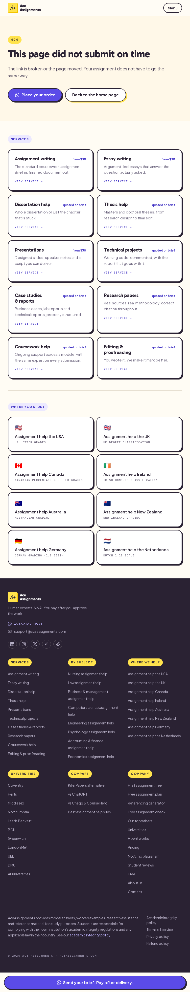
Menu (173, 8)
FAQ (131, 874)
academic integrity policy (90, 935)
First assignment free (145, 785)
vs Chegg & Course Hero (88, 803)
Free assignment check (147, 812)
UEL (11, 856)
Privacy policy (157, 936)
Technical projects (23, 718)
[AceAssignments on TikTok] (46, 644)
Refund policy (157, 943)
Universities (137, 829)
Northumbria (18, 812)
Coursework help (22, 744)
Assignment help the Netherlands (154, 736)
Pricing (133, 847)
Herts (12, 794)
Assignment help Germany (149, 727)
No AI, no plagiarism (144, 856)
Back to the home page (95, 94)
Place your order (38, 94)
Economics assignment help (91, 756)
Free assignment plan (145, 794)
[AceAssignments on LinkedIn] (12, 644)
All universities (19, 874)
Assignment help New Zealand (152, 718)
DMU (11, 865)
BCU (11, 829)
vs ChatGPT (78, 794)
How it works (138, 838)
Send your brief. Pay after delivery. (98, 982)
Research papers (21, 736)
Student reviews (141, 865)
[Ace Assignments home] (24, 8)
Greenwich (17, 838)
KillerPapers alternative (86, 785)
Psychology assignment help (91, 732)
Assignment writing (23, 674)
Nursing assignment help (87, 674)
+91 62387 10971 (28, 624)
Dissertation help (21, 691)
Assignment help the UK (147, 682)
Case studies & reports (26, 727)
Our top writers (140, 821)
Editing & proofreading (26, 753)
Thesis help (17, 700)
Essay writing (18, 682)
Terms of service (159, 929)
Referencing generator (146, 803)
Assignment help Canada (148, 691)
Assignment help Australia (148, 709)
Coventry (16, 785)
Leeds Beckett (20, 821)
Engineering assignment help (91, 723)
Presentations (19, 709)
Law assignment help (84, 682)
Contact (135, 891)
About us (135, 883)
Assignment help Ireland (147, 700)
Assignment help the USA (148, 674)
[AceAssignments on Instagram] (23, 644)
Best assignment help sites (89, 812)
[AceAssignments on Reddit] (57, 644)
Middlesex (16, 803)
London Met (17, 847)
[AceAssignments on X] (35, 644)
